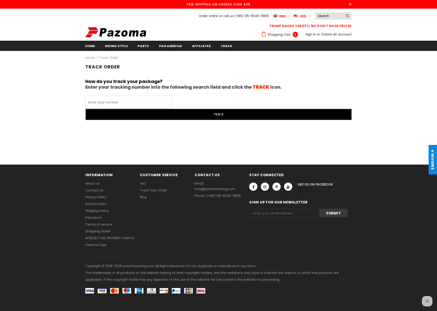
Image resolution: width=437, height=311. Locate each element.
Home (90, 57)
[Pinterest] (276, 187)
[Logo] (115, 32)
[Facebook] (253, 187)
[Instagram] (265, 187)
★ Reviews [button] (432, 159)
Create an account (336, 34)
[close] (350, 4)
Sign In (311, 34)
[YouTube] (288, 187)
